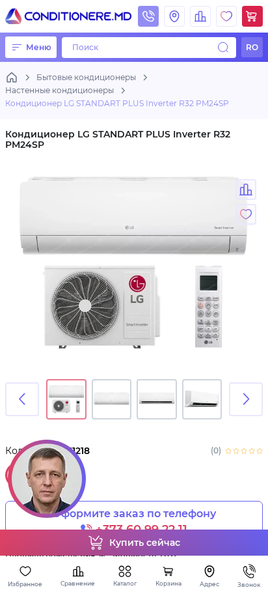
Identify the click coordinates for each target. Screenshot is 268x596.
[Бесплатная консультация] (47, 479)
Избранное (25, 584)
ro (252, 47)
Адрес (209, 584)
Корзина (168, 583)
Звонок (248, 584)
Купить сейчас (144, 542)
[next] (246, 399)
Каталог (125, 583)
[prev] (22, 399)
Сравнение (77, 583)
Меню (38, 47)
